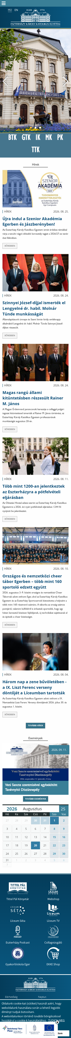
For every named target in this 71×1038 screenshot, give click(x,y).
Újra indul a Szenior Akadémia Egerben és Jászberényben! (32, 221)
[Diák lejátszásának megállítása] (67, 33)
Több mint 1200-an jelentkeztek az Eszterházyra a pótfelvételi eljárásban (33, 491)
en (16, 10)
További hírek (35, 725)
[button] (7, 820)
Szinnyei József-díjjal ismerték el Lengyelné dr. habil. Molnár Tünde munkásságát (33, 308)
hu (10, 10)
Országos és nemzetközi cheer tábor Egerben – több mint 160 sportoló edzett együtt (32, 581)
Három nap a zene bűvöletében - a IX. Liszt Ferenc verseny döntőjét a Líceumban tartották (34, 687)
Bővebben (10, 245)
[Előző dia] (5, 81)
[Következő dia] (66, 81)
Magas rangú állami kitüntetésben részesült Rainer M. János (32, 398)
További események (35, 798)
